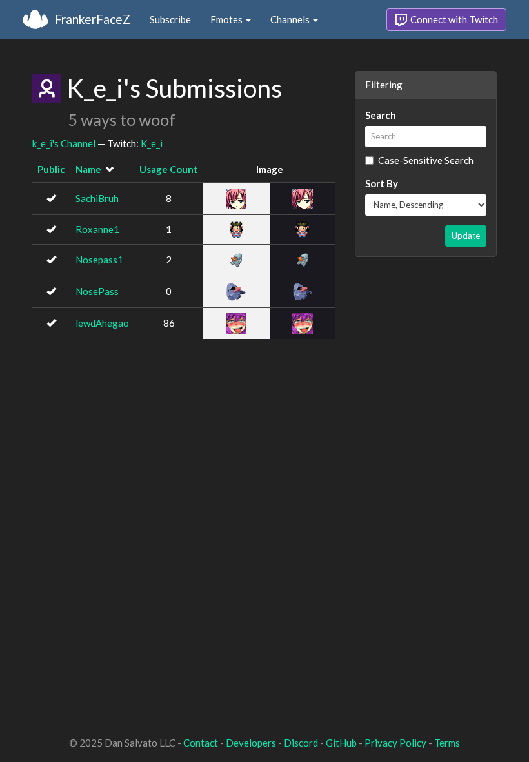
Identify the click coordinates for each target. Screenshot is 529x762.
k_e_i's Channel (63, 143)
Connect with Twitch (453, 19)
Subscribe (170, 19)
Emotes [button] (227, 19)
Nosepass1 (99, 259)
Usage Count (168, 169)
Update (466, 236)
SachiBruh (97, 198)
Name (88, 169)
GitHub (341, 742)
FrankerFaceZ (92, 19)
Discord (301, 742)
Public (51, 169)
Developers (251, 742)
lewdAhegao (102, 323)
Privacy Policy (395, 742)
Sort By (381, 183)
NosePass (97, 291)
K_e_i (152, 143)
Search (380, 115)
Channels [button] (291, 19)
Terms (447, 742)
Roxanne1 (97, 229)
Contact (200, 742)
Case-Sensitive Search (426, 160)
